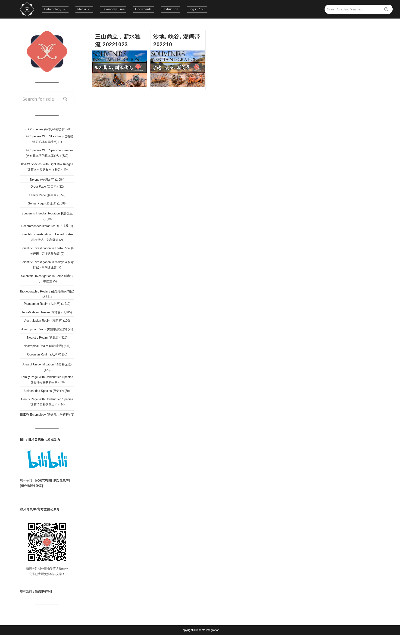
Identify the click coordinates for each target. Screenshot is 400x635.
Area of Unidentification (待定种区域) (47, 364)
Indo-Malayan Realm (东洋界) (42, 312)
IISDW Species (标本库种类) (42, 129)
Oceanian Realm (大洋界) (44, 354)
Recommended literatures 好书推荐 (45, 226)
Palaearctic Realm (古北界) (42, 303)
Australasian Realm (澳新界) (43, 320)
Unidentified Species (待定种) (44, 391)
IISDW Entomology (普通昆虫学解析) (45, 414)
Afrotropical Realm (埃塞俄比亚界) (44, 329)
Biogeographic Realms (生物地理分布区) (47, 291)
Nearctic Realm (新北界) (43, 337)
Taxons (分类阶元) (42, 179)
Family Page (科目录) (43, 195)
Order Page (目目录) (44, 186)
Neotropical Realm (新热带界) (43, 346)
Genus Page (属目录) (42, 203)
